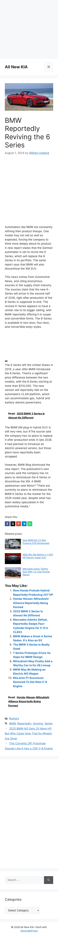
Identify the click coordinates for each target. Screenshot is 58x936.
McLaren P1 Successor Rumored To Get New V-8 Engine (30, 682)
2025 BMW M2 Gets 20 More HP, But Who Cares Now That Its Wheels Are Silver (28, 733)
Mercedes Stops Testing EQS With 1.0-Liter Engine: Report (36, 571)
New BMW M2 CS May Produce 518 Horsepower (36, 541)
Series (48, 723)
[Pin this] (18, 523)
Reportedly (24, 723)
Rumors (14, 718)
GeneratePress (29, 930)
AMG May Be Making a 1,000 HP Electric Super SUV (38, 556)
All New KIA (16, 66)
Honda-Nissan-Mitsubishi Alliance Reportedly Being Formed (31, 603)
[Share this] (7, 523)
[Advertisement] (29, 29)
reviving (38, 723)
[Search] (48, 880)
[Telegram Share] (24, 523)
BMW (12, 723)
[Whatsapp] (29, 523)
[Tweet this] (12, 523)
